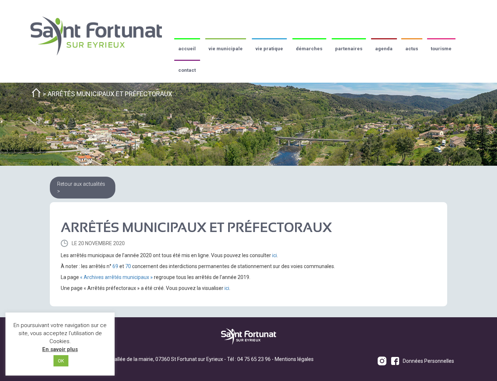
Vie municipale (225, 48)
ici (274, 255)
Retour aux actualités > (81, 187)
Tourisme (441, 48)
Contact (187, 70)
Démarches (309, 48)
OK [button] (61, 361)
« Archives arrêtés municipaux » (116, 277)
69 (115, 266)
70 (128, 266)
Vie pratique (269, 48)
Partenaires (348, 48)
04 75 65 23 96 (254, 359)
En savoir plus (60, 349)
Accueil (187, 48)
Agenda (384, 48)
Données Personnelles (428, 361)
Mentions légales (294, 359)
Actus (411, 48)
